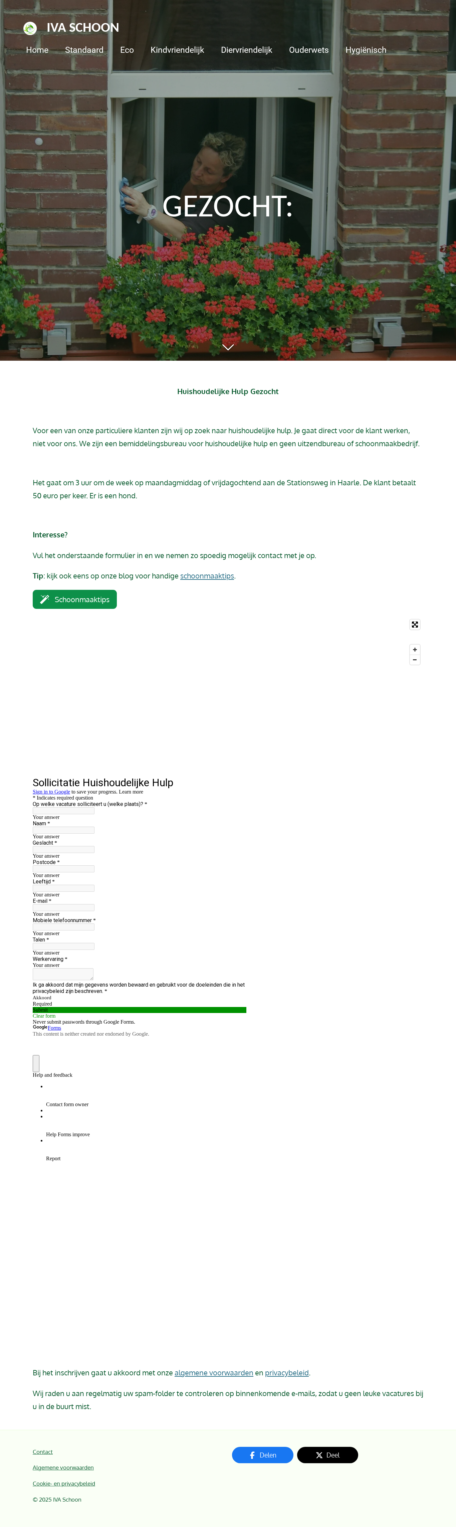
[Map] (228, 642)
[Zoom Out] (415, 660)
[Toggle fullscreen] (415, 625)
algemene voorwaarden (214, 1372)
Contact (43, 1451)
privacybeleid (287, 1372)
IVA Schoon (83, 28)
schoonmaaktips (207, 575)
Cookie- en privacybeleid (64, 1483)
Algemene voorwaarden (63, 1467)
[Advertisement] (228, 722)
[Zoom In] (415, 650)
